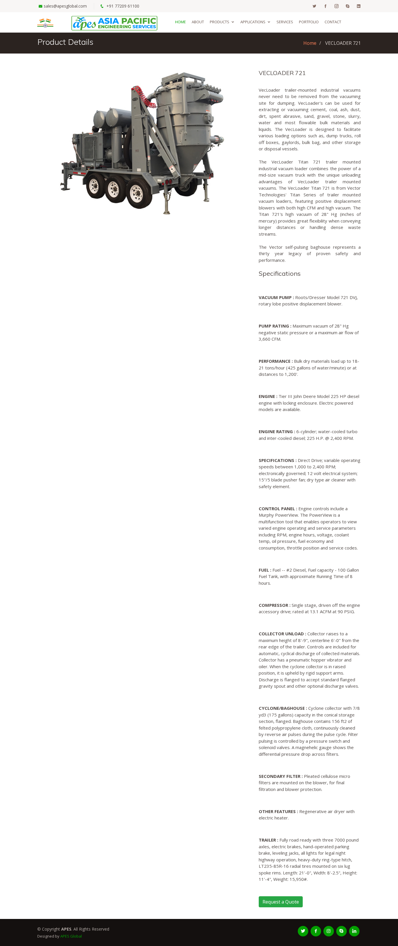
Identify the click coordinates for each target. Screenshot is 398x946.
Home (180, 21)
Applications (252, 21)
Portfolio (309, 21)
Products (219, 21)
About (198, 21)
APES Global (71, 936)
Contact (333, 21)
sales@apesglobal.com (65, 6)
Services (285, 21)
